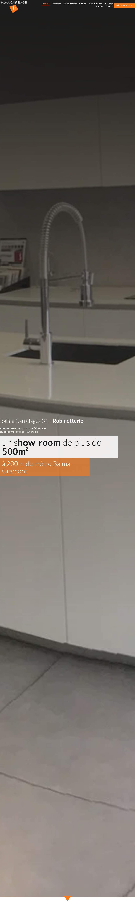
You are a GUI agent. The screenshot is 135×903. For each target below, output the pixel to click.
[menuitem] (46, 4)
